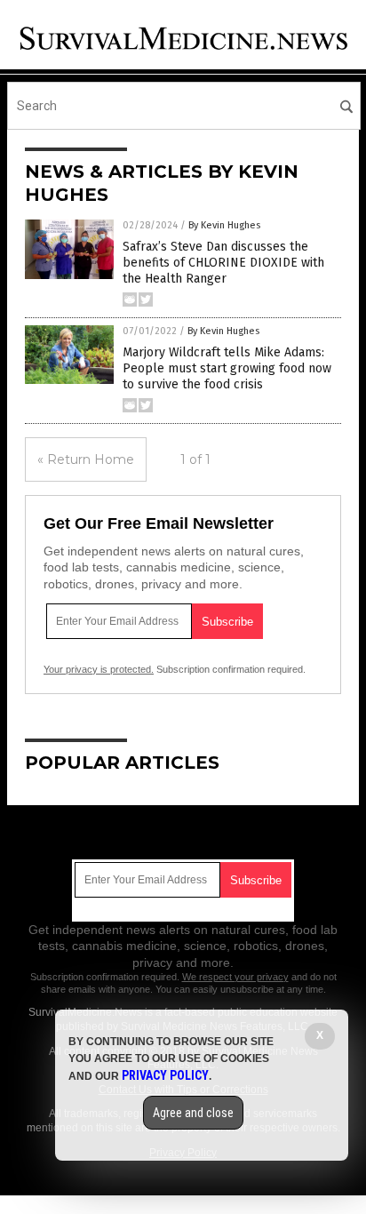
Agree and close (193, 1113)
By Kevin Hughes (224, 225)
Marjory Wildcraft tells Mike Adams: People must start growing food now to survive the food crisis (227, 368)
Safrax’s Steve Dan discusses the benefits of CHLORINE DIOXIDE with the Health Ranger (223, 262)
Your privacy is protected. (99, 669)
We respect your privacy (235, 976)
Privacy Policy (165, 1075)
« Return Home (85, 459)
